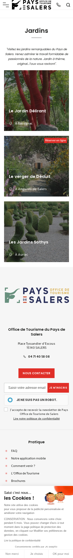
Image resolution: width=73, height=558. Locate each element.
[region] (36, 400)
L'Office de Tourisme (25, 473)
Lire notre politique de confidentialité (36, 418)
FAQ (14, 451)
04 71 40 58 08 (39, 357)
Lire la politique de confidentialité (22, 540)
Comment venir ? (23, 466)
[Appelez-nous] (58, 5)
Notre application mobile (28, 458)
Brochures (18, 481)
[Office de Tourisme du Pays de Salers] (31, 5)
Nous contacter (36, 373)
